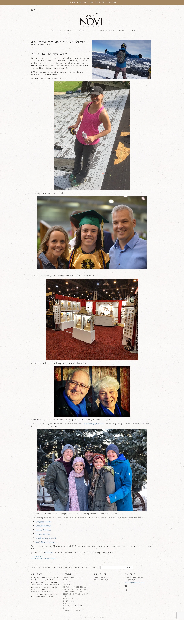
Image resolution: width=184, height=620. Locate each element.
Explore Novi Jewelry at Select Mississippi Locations (75, 592)
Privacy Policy (69, 603)
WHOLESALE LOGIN (101, 580)
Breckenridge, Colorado (94, 423)
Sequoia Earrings (43, 534)
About (70, 31)
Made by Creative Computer (92, 617)
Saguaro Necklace (43, 529)
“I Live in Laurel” (37, 556)
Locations (82, 31)
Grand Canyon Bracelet (46, 538)
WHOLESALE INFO (101, 577)
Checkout (67, 584)
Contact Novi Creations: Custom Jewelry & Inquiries (75, 588)
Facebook (49, 552)
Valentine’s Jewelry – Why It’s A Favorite (44, 558)
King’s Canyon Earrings (46, 542)
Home (51, 31)
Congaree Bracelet (43, 521)
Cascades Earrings (43, 525)
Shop (60, 31)
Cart (133, 31)
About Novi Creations (73, 577)
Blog (93, 31)
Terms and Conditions (73, 610)
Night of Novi (107, 31)
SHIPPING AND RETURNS (72, 606)
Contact (122, 31)
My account (68, 599)
